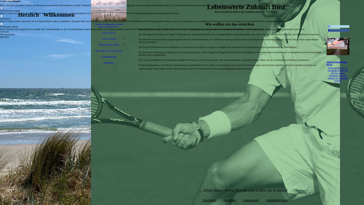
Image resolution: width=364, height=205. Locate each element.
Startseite (209, 200)
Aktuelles (229, 200)
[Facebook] (328, 30)
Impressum (109, 63)
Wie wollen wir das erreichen (109, 51)
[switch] (1, 8)
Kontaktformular (108, 57)
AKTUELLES (109, 33)
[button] (144, 32)
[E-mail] (329, 26)
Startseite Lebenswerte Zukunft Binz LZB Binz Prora (109, 25)
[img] (45, 102)
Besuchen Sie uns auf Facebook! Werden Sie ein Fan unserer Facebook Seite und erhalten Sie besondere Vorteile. (338, 74)
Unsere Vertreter (109, 39)
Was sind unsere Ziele (109, 45)
